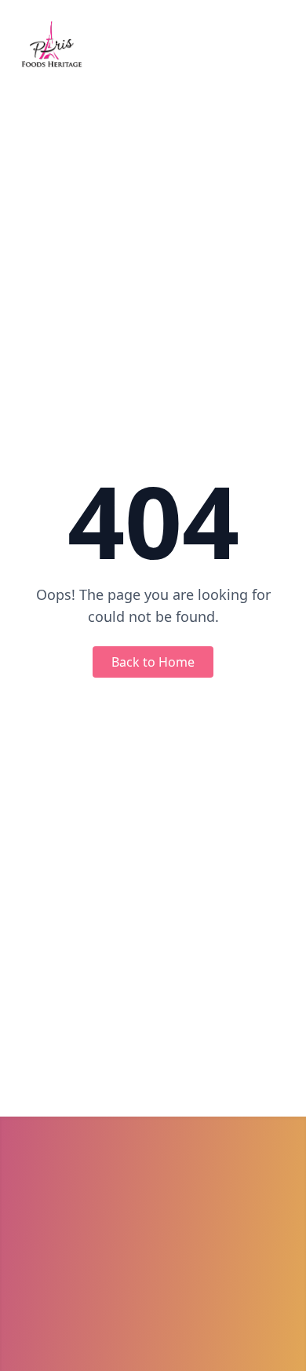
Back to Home (153, 662)
